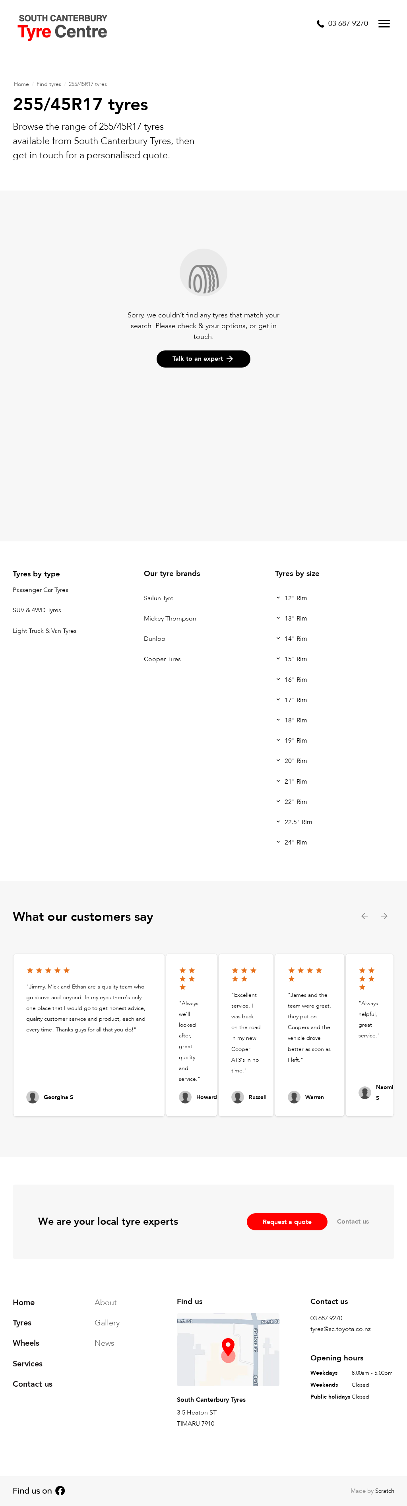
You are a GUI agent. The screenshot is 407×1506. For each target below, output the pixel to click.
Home (21, 84)
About (106, 1302)
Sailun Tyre (159, 598)
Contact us (353, 1221)
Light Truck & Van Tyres (45, 631)
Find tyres (49, 84)
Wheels (26, 1343)
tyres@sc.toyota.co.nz (340, 1329)
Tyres (22, 1322)
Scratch (384, 1491)
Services (28, 1363)
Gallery (107, 1322)
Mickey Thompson (170, 618)
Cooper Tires (162, 659)
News (104, 1343)
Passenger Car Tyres (40, 590)
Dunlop (154, 639)
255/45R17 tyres (88, 84)
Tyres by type (36, 574)
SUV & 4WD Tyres (37, 610)
